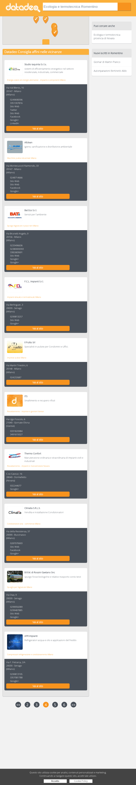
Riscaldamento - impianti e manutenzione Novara (28, 466)
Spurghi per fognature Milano (19, 587)
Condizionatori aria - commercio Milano (23, 523)
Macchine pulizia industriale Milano (21, 158)
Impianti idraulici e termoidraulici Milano (24, 297)
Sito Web (14, 106)
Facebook (15, 116)
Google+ (14, 120)
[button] (45, 19)
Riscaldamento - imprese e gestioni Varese (25, 411)
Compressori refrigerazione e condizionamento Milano (30, 654)
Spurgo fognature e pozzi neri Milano (22, 225)
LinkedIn (14, 123)
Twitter (13, 109)
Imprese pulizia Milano (16, 357)
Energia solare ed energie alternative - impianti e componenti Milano (36, 80)
